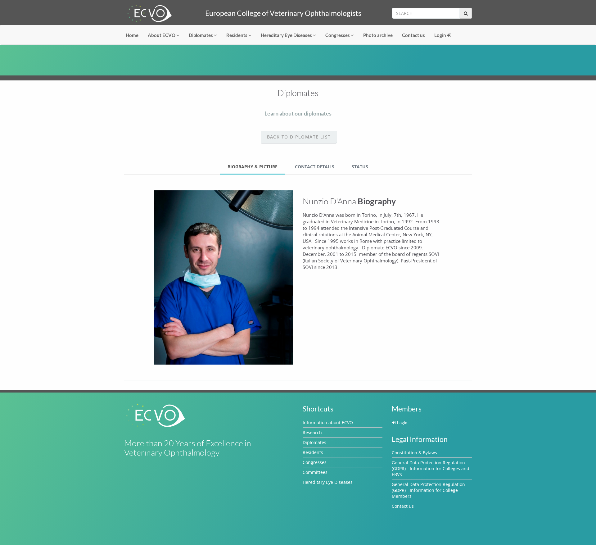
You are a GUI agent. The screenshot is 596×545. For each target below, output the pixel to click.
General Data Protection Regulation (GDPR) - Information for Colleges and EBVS (430, 468)
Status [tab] (360, 167)
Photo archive (378, 35)
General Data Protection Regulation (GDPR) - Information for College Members (428, 490)
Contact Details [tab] (314, 167)
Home (132, 35)
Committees (315, 472)
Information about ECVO (328, 422)
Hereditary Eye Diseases (287, 35)
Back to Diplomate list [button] (299, 137)
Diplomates (201, 35)
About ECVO (162, 35)
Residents (237, 35)
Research (312, 432)
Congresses (338, 35)
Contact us (413, 35)
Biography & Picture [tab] (253, 167)
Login (440, 35)
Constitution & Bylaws (414, 453)
